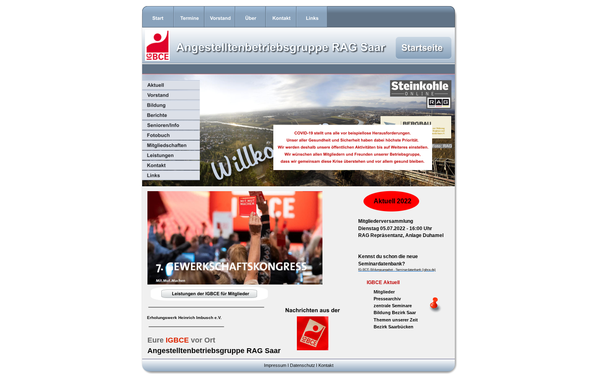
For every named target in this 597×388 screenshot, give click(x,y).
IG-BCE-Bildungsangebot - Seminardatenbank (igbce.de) (397, 270)
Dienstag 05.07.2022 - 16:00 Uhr (395, 228)
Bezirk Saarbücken (393, 326)
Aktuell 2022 (392, 201)
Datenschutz (302, 365)
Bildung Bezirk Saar (395, 312)
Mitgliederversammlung (385, 221)
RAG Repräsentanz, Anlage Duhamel (400, 235)
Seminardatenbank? (381, 264)
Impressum (275, 365)
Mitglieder (384, 291)
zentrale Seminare (393, 305)
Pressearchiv (387, 298)
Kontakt (325, 365)
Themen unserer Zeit (396, 319)
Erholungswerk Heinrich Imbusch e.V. (184, 317)
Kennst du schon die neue (388, 256)
